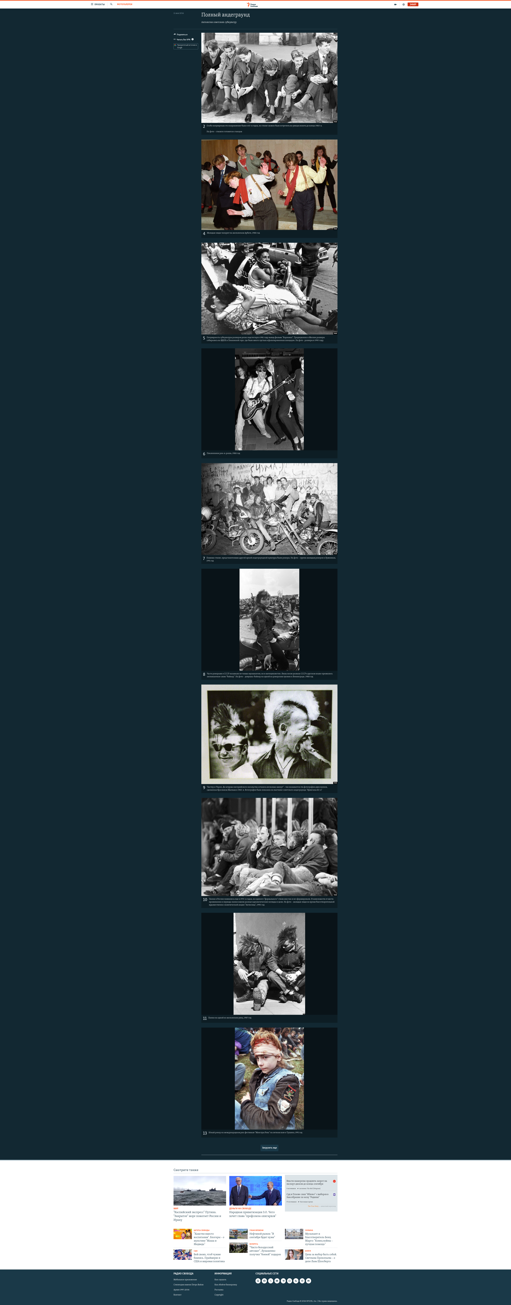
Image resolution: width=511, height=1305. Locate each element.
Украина (309, 1230)
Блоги (308, 1251)
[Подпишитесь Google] (258, 1280)
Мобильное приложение (185, 1280)
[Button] (180, 35)
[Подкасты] (302, 1280)
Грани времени (256, 1230)
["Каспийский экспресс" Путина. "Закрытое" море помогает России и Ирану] (200, 1191)
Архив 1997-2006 (181, 1290)
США (195, 1251)
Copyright (219, 1295)
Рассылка (219, 1290)
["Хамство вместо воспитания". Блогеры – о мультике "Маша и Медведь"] (183, 1234)
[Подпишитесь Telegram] (283, 1280)
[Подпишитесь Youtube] (276, 1280)
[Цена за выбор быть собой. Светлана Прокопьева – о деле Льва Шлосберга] (294, 1254)
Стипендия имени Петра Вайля (188, 1285)
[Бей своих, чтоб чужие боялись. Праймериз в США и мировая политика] (183, 1254)
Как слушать (220, 1280)
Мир (176, 1209)
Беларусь (254, 1244)
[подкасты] (404, 5)
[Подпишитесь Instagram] (289, 1280)
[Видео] (396, 5)
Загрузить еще (269, 1148)
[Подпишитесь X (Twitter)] (270, 1280)
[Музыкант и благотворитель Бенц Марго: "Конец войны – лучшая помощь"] (294, 1234)
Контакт (177, 1295)
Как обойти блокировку (226, 1285)
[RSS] (295, 1280)
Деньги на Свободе (240, 1209)
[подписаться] (308, 1280)
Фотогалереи (124, 4)
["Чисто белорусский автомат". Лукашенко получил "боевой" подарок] (238, 1247)
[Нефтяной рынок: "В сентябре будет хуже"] (238, 1234)
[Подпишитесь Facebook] (264, 1280)
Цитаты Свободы (201, 1230)
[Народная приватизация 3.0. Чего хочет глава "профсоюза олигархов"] (255, 1191)
